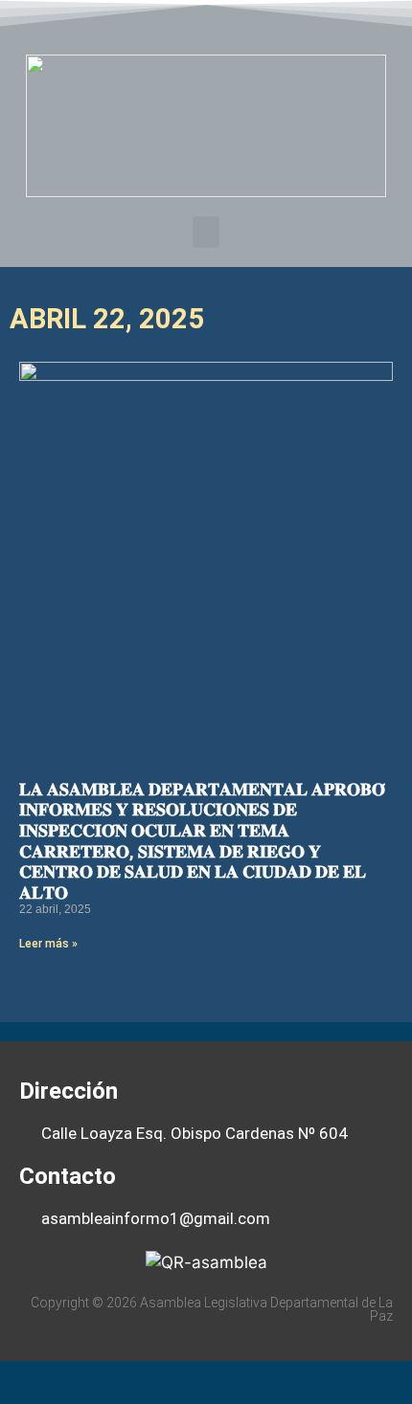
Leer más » (48, 943)
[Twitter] (187, 23)
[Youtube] (225, 23)
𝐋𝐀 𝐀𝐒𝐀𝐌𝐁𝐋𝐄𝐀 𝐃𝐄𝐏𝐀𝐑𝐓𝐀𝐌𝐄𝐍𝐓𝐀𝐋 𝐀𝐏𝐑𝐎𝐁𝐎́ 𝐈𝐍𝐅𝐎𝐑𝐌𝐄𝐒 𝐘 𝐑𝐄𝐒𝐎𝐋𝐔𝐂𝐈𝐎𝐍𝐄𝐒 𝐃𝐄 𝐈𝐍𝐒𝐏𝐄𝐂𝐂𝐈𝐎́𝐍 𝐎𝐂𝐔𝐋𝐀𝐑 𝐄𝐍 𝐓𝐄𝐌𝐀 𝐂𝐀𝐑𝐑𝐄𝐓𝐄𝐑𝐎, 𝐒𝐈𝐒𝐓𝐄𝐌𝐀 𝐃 (202, 841)
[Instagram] (261, 23)
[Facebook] (150, 23)
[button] (206, 232)
